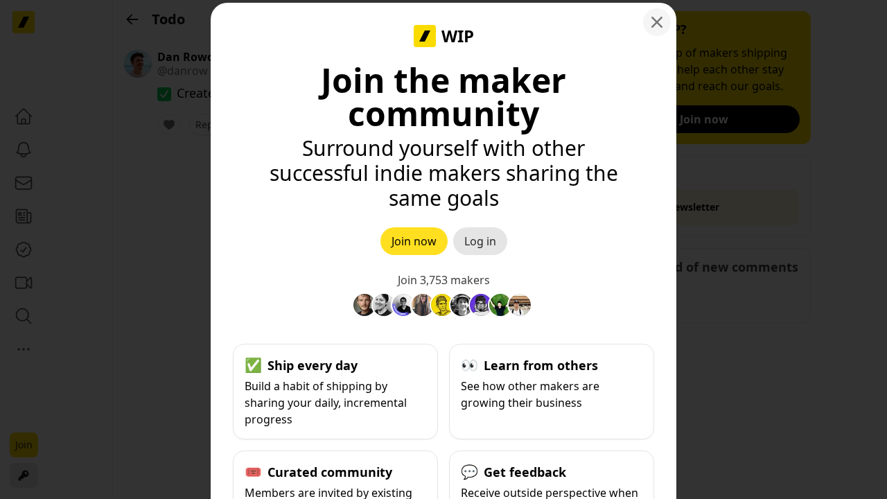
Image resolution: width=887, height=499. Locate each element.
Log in (480, 241)
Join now (414, 241)
